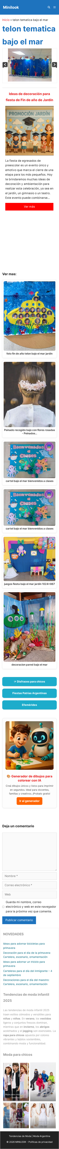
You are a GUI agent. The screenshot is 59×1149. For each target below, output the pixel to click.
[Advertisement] (29, 243)
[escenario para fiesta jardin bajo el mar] (5, 67)
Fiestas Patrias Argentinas (29, 693)
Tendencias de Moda (20, 1136)
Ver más (29, 206)
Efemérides (29, 704)
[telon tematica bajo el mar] (30, 80)
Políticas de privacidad (40, 1141)
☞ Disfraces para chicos (29, 681)
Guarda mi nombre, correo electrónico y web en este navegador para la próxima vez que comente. (31, 906)
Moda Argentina (41, 1136)
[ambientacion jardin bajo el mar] (54, 67)
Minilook (11, 7)
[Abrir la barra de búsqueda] (49, 7)
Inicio (6, 20)
